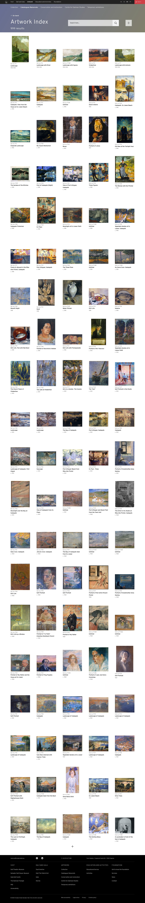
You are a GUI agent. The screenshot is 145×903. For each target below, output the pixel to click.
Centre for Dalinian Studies (75, 7)
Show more (72, 848)
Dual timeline (40, 869)
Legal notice (76, 897)
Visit (12, 2)
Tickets (139, 2)
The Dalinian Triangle (17, 881)
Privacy (84, 897)
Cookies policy (92, 897)
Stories (38, 881)
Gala (37, 877)
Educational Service (92, 869)
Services (114, 873)
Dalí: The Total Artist (42, 873)
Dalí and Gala (20, 2)
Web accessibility (65, 897)
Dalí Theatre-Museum (17, 869)
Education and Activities (43, 2)
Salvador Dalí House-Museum (20, 873)
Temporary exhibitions (95, 7)
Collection (14, 7)
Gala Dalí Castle (15, 877)
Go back (16, 16)
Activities (89, 873)
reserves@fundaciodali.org (17, 858)
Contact (114, 881)
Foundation (57, 2)
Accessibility (15, 888)
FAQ (12, 885)
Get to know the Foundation (120, 869)
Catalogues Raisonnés (29, 7)
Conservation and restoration (51, 7)
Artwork (30, 2)
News (113, 877)
